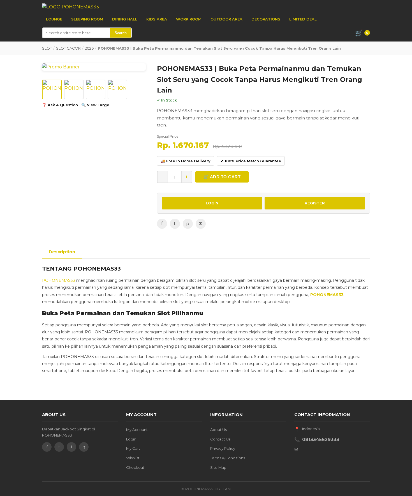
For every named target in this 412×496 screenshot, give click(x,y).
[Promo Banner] (94, 67)
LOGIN (212, 203)
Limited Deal (303, 19)
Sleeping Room (87, 19)
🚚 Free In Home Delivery (185, 161)
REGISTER (315, 203)
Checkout (135, 467)
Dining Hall (124, 19)
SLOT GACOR (68, 48)
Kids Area (156, 19)
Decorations (265, 19)
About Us (218, 429)
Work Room (189, 19)
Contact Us (220, 439)
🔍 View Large (95, 105)
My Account (137, 429)
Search (121, 33)
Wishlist (133, 458)
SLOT (47, 48)
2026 (89, 48)
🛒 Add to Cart (222, 176)
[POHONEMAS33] (70, 7)
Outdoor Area (226, 19)
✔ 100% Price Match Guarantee (251, 161)
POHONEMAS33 (58, 280)
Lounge (54, 19)
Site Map (218, 467)
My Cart (133, 448)
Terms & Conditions (227, 458)
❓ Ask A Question (60, 105)
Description (62, 251)
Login (131, 439)
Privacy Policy (222, 448)
